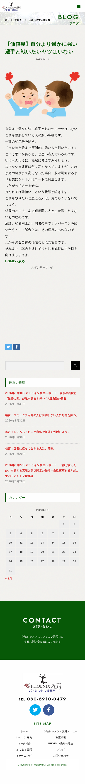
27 (42, 561)
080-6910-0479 (46, 699)
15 (63, 542)
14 (53, 542)
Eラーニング (24, 755)
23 (74, 552)
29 (63, 561)
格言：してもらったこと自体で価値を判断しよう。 (37, 431)
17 (10, 552)
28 (53, 561)
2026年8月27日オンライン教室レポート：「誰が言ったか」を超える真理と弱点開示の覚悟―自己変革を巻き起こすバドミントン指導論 (42, 471)
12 (31, 542)
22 (63, 552)
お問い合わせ (61, 755)
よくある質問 (24, 749)
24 (10, 561)
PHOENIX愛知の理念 (60, 743)
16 (74, 542)
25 (21, 561)
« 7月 (8, 578)
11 (21, 542)
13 (42, 542)
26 (31, 561)
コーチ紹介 (24, 743)
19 (31, 552)
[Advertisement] (42, 299)
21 (53, 552)
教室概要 (61, 737)
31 (10, 570)
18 (21, 552)
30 (74, 561)
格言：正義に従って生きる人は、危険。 (30, 448)
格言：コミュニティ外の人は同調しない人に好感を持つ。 (42, 415)
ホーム (24, 731)
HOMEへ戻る (15, 261)
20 (42, 552)
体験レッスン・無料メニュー (61, 731)
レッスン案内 (24, 737)
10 (10, 542)
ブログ (61, 749)
